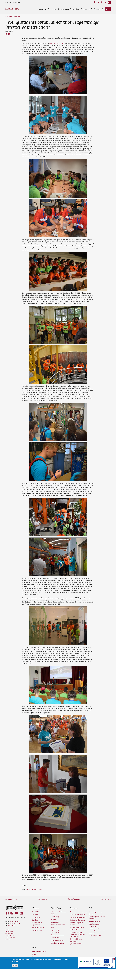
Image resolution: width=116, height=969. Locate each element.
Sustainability (55, 938)
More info (15, 962)
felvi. (8, 2)
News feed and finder (39, 951)
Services (53, 919)
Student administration (77, 920)
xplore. (16, 2)
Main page (8, 16)
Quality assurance (76, 944)
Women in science (38, 927)
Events (34, 954)
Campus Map (9, 933)
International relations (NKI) (58, 913)
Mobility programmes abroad (77, 924)
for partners (106, 899)
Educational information (78, 917)
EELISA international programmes (77, 928)
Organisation (36, 917)
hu (106, 2)
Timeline (35, 920)
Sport (53, 927)
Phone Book (9, 931)
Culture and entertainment (55, 931)
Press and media (37, 957)
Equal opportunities (57, 943)
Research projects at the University (97, 913)
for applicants (11, 899)
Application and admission (78, 912)
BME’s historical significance (37, 924)
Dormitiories (55, 922)
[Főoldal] (15, 907)
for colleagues (74, 899)
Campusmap (55, 917)
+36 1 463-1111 (15, 923)
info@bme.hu (14, 921)
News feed (17, 16)
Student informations (58, 925)
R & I (91, 908)
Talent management (57, 935)
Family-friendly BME (57, 940)
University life (56, 908)
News (34, 948)
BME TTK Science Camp (56, 43)
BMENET (8, 939)
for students (42, 899)
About (7, 929)
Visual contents (10, 937)
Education (74, 908)
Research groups (94, 921)
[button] (42, 9)
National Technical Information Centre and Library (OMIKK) (77, 934)
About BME (35, 912)
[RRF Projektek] (96, 963)
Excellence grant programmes (94, 925)
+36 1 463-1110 (13, 925)
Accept (15, 965)
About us (35, 908)
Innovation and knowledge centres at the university (97, 931)
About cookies (10, 935)
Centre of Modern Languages (76, 940)
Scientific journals (95, 936)
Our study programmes (77, 915)
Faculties (35, 915)
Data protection (37, 930)
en (109, 2)
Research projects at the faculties (97, 918)
